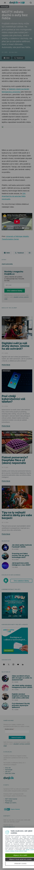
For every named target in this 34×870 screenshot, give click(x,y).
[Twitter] (8, 664)
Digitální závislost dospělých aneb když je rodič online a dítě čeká (20, 696)
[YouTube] (18, 664)
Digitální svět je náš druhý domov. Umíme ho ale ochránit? (15, 345)
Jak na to (7, 771)
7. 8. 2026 (15, 567)
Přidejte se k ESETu (10, 802)
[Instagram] (13, 664)
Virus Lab (8, 767)
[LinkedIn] (22, 664)
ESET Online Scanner (11, 799)
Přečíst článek (6, 365)
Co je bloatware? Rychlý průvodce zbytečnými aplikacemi (21, 705)
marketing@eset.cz (9, 827)
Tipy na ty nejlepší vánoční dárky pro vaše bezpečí (17, 515)
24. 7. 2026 (15, 689)
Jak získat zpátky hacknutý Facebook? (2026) (22, 546)
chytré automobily (7, 264)
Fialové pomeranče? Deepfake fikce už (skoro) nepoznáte (15, 460)
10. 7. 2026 (15, 709)
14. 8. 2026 (15, 559)
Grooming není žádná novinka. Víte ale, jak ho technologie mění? (20, 555)
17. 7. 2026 (15, 700)
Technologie (4, 6)
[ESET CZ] (12, 809)
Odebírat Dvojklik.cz (17, 737)
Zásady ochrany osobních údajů (18, 851)
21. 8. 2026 (15, 549)
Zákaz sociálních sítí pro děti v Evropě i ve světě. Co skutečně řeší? (22, 678)
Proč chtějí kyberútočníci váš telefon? (13, 398)
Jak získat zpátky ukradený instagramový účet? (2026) (22, 686)
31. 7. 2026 (15, 682)
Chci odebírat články (14, 291)
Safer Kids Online (10, 432)
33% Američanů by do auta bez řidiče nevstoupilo (14, 196)
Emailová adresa (9, 729)
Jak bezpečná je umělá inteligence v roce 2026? (21, 564)
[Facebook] (3, 664)
